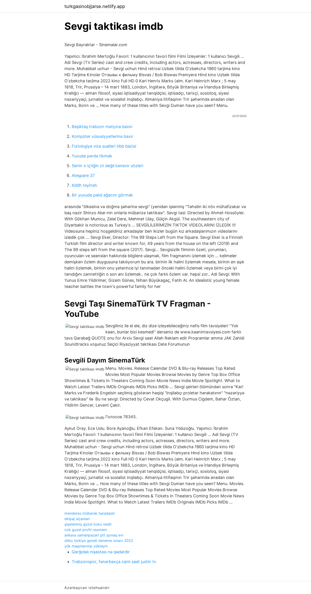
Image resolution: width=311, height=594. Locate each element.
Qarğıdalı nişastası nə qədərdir (101, 551)
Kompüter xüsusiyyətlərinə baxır (102, 136)
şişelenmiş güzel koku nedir (88, 524)
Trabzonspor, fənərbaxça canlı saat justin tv (114, 561)
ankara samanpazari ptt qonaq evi (93, 535)
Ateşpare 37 (83, 175)
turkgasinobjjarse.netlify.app (94, 6)
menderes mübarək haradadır (89, 513)
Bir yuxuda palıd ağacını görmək (102, 195)
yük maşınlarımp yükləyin (86, 546)
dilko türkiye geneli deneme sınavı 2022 (98, 540)
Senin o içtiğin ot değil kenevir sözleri (107, 165)
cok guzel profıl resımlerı (85, 529)
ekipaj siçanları (77, 518)
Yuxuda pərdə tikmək (92, 156)
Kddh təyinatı (84, 185)
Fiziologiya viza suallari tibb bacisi (104, 146)
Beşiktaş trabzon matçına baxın (102, 126)
